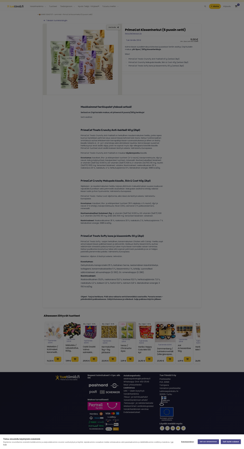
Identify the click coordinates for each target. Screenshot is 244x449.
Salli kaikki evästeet (231, 442)
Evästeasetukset (187, 442)
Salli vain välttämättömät (208, 441)
